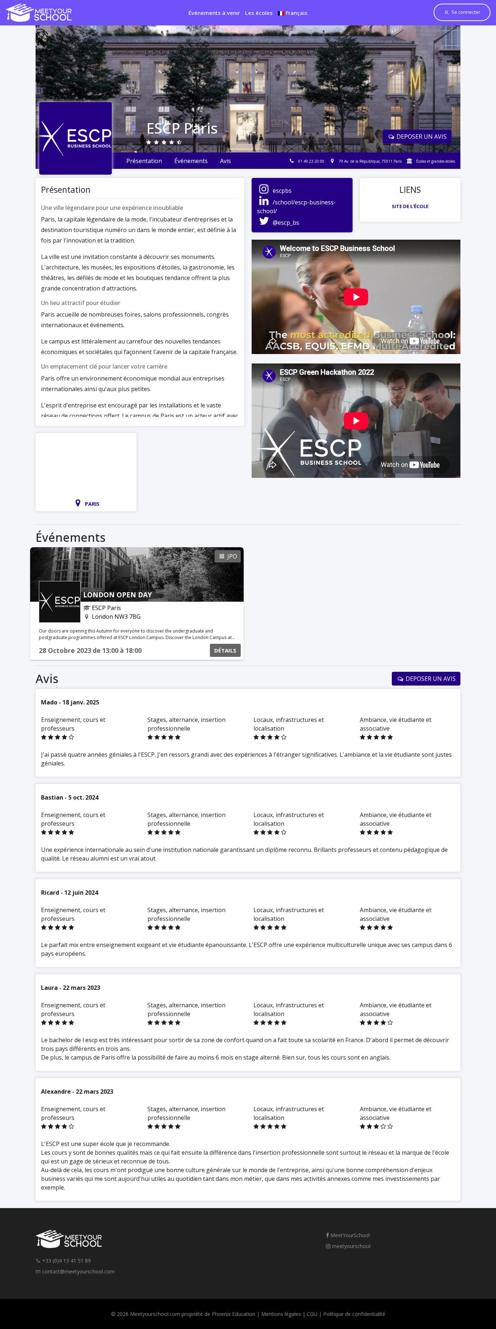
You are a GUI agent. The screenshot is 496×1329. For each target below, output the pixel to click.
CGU (312, 1313)
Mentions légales (281, 1313)
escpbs (282, 191)
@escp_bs (286, 223)
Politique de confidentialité (354, 1313)
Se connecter (465, 12)
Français (296, 12)
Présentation (144, 161)
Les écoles (259, 12)
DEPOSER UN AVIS (421, 137)
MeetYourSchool (349, 1235)
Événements (191, 161)
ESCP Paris (106, 608)
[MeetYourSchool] (38, 13)
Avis (225, 161)
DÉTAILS (225, 650)
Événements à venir (214, 12)
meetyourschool (350, 1246)
